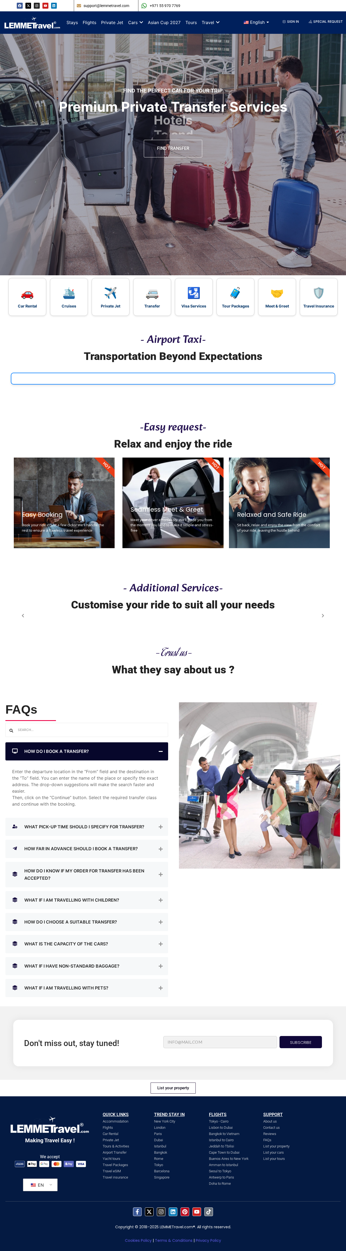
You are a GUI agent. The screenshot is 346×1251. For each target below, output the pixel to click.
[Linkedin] (54, 6)
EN (40, 1185)
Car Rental (110, 1134)
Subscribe (300, 1042)
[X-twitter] (28, 6)
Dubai (158, 1140)
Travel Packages (115, 1165)
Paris (158, 1134)
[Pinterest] (185, 1211)
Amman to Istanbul (223, 1165)
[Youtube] (45, 6)
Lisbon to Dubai (221, 1128)
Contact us (271, 1128)
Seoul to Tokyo (220, 1171)
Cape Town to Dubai (224, 1152)
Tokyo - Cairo (218, 1121)
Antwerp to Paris (221, 1177)
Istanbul (160, 1146)
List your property (276, 1146)
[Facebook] (20, 6)
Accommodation (115, 1121)
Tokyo (158, 1165)
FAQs (267, 1140)
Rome (158, 1159)
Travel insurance (115, 1177)
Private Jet (111, 1140)
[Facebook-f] (137, 1211)
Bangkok (160, 1152)
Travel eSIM (112, 1171)
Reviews (269, 1134)
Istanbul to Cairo (221, 1140)
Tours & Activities (116, 1146)
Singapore (161, 1177)
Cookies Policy (138, 1240)
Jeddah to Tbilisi (221, 1146)
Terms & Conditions (173, 1240)
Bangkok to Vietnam (224, 1134)
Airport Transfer (115, 1152)
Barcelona (161, 1171)
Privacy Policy (208, 1240)
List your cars (273, 1152)
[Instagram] (161, 1211)
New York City (164, 1121)
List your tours (274, 1159)
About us (270, 1121)
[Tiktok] (208, 1211)
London (159, 1128)
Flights (108, 1128)
